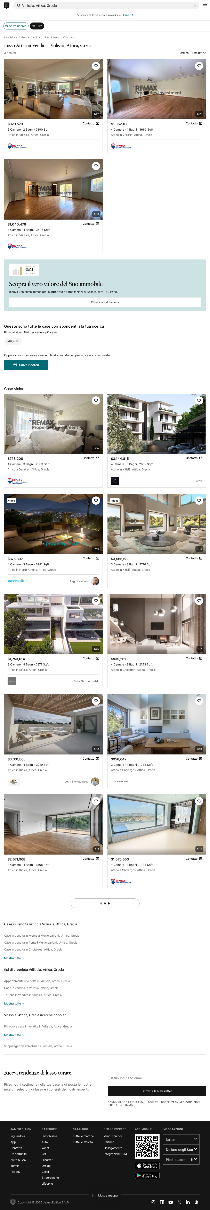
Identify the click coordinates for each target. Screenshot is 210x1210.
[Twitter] (179, 1202)
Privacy (128, 1105)
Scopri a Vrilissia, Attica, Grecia (38, 1046)
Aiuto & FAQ (18, 1160)
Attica (36, 37)
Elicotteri (47, 1160)
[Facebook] (162, 1202)
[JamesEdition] (6, 5)
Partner (109, 1142)
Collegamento (113, 1148)
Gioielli (46, 1171)
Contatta (16, 1148)
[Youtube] (171, 1202)
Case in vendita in (42, 935)
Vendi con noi (113, 1136)
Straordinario (50, 1177)
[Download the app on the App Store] (147, 1165)
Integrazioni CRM (115, 1154)
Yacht (45, 1148)
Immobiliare (10, 37)
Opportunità (18, 1154)
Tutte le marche (83, 1136)
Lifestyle (47, 1183)
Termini (15, 1165)
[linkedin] (188, 1202)
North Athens (51, 37)
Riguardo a (17, 1136)
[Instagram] (153, 1202)
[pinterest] (196, 1202)
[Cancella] (195, 5)
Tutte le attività (83, 1142)
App (13, 1142)
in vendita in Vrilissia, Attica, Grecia (37, 981)
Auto (45, 1142)
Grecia (25, 37)
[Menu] (204, 5)
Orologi (46, 1165)
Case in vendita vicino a (40, 924)
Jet (44, 1154)
